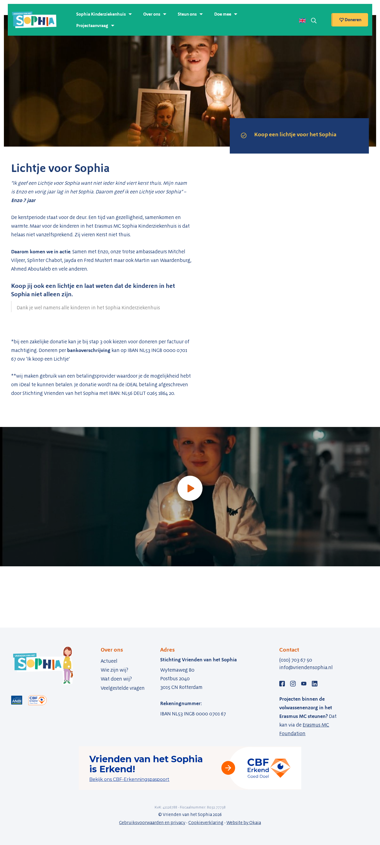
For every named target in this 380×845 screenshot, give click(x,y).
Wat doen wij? (116, 679)
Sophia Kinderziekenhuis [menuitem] (101, 14)
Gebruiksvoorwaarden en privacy (152, 822)
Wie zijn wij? (114, 670)
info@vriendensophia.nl (306, 667)
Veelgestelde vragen (123, 688)
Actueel (109, 661)
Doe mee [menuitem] (222, 14)
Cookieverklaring (205, 822)
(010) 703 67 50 (295, 660)
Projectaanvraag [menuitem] (92, 25)
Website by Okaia (243, 822)
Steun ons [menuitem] (187, 14)
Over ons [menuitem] (151, 14)
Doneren (352, 19)
